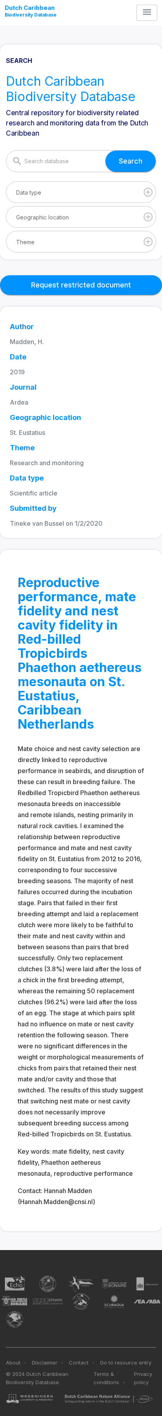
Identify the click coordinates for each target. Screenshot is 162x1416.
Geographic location (42, 217)
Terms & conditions (106, 1378)
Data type (28, 192)
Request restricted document (81, 285)
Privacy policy (143, 1378)
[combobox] (81, 192)
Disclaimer (44, 1362)
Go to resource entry (125, 1362)
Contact (78, 1362)
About (13, 1362)
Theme (25, 242)
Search (130, 161)
